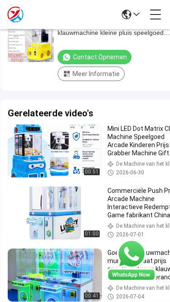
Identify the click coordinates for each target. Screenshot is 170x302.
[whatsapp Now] (131, 279)
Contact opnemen (100, 57)
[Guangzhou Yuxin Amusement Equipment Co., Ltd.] (15, 14)
